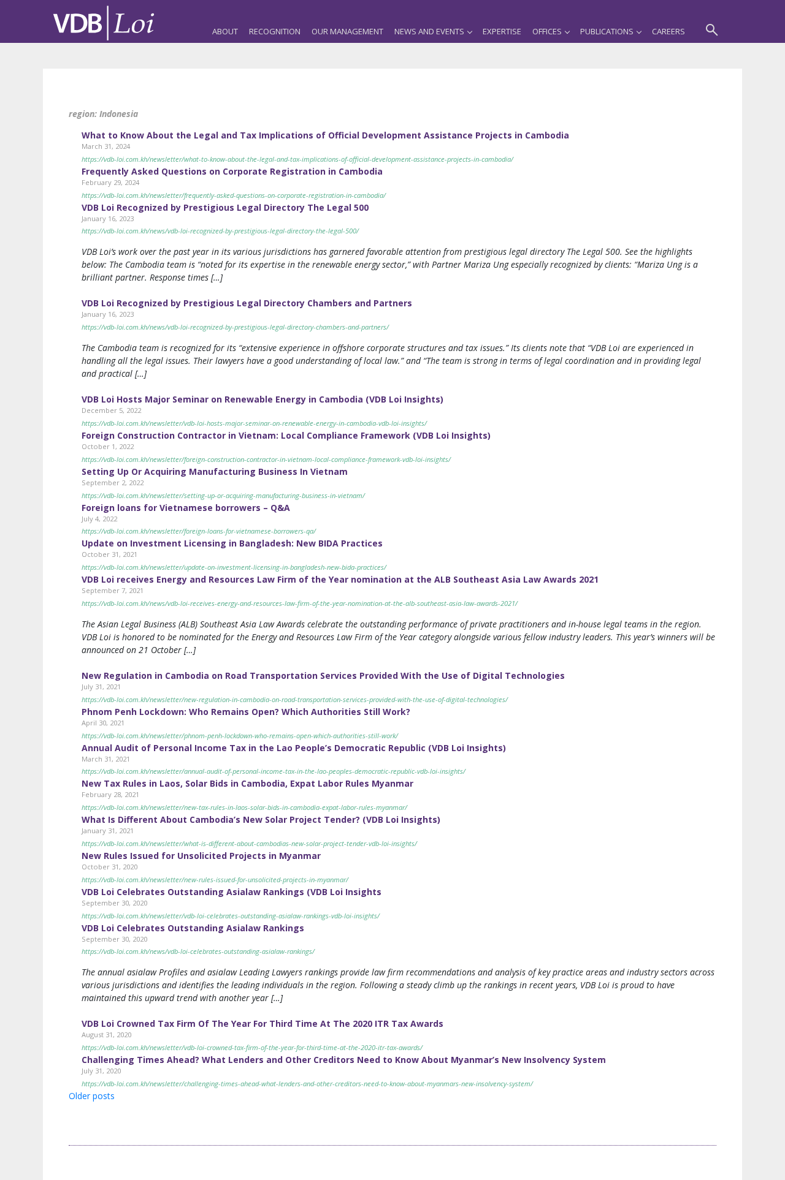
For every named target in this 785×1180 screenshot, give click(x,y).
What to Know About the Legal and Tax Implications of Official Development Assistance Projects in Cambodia (325, 135)
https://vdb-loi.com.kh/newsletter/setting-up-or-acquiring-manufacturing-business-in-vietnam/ (223, 495)
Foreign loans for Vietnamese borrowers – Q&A (186, 507)
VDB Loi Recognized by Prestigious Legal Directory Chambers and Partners (247, 303)
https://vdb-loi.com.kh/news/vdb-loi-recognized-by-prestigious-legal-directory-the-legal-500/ (220, 230)
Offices (547, 31)
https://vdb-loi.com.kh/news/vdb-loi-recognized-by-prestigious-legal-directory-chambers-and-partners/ (235, 326)
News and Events (429, 31)
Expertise (502, 31)
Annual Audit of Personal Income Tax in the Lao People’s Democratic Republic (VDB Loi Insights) (294, 748)
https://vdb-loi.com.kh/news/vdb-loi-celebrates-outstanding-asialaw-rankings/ (198, 951)
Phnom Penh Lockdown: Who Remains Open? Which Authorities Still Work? (246, 711)
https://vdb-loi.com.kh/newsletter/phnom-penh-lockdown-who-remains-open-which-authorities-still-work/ (240, 735)
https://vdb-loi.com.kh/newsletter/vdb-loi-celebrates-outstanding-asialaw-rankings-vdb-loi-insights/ (231, 915)
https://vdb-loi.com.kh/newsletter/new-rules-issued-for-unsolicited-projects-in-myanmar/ (215, 879)
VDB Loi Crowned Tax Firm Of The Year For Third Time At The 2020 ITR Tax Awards (262, 1023)
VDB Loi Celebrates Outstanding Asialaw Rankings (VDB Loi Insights (231, 892)
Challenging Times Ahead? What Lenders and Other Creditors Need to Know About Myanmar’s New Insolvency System (344, 1059)
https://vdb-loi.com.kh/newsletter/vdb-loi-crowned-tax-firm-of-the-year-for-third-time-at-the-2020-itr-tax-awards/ (252, 1047)
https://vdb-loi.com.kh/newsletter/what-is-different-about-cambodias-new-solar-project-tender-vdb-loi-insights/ (249, 843)
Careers (668, 31)
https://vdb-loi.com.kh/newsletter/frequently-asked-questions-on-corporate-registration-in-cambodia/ (234, 195)
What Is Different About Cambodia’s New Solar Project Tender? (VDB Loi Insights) (261, 819)
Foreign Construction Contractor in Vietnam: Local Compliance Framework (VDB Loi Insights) (286, 435)
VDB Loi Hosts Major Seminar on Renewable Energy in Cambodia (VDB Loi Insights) (262, 399)
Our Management (347, 31)
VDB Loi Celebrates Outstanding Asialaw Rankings (193, 928)
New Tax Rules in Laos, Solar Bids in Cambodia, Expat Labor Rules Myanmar (247, 783)
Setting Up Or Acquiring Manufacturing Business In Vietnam (215, 471)
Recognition (275, 31)
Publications (607, 31)
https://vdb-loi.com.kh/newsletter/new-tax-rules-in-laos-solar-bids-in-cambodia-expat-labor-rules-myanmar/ (244, 807)
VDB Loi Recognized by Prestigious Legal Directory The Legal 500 (225, 207)
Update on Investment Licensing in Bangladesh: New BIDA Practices (232, 543)
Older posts (92, 1096)
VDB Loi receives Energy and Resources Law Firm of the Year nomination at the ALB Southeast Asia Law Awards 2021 (340, 579)
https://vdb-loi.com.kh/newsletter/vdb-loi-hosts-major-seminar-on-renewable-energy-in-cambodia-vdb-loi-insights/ (254, 423)
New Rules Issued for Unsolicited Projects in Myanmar (201, 855)
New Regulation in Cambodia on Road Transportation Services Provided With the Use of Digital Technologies (323, 675)
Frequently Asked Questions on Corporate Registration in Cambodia (232, 171)
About (225, 31)
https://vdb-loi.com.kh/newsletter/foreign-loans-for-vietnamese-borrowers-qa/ (199, 530)
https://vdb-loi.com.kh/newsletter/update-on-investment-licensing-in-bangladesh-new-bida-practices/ (234, 567)
